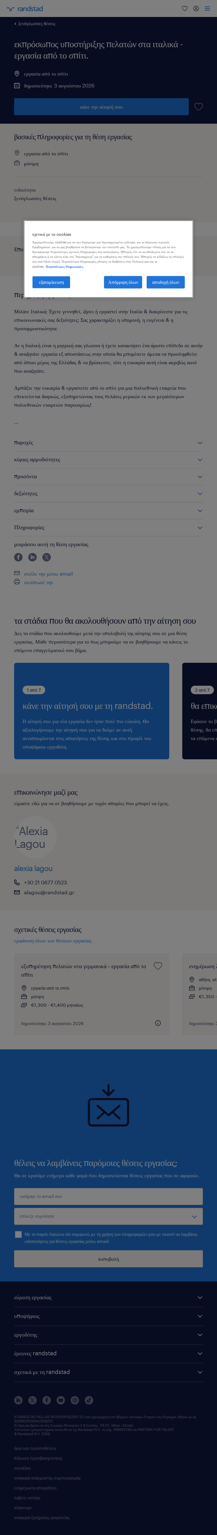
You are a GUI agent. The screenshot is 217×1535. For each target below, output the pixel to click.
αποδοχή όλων (165, 282)
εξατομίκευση (51, 282)
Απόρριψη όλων (123, 282)
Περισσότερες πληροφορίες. (65, 266)
